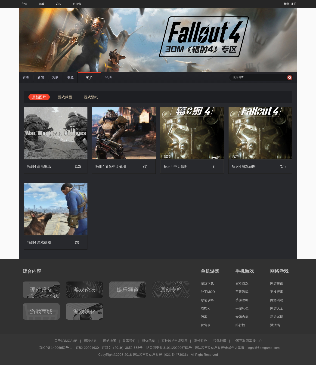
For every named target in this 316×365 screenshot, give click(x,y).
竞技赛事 (276, 292)
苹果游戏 (241, 292)
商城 (41, 4)
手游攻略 (241, 300)
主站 (24, 4)
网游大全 (276, 308)
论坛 (58, 4)
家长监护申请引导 (174, 341)
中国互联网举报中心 (247, 341)
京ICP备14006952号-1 (55, 348)
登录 (286, 4)
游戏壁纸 (91, 97)
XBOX (205, 308)
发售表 (206, 325)
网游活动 (276, 300)
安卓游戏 (241, 283)
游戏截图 (65, 97)
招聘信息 (90, 341)
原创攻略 (207, 300)
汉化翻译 (219, 341)
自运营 (77, 4)
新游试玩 (276, 317)
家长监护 (200, 341)
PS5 (204, 317)
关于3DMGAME (65, 341)
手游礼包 (241, 308)
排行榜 (240, 325)
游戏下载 (207, 283)
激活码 (275, 325)
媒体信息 (148, 341)
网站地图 (109, 341)
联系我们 (129, 341)
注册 (293, 4)
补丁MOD (208, 292)
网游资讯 (276, 283)
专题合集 (241, 317)
